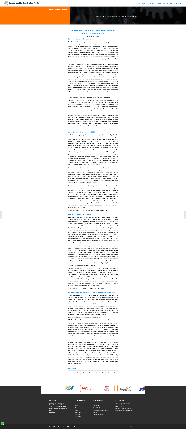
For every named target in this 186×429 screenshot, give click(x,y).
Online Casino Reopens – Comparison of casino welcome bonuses (86, 288)
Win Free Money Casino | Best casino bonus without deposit (84, 317)
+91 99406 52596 (119, 408)
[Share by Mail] (115, 373)
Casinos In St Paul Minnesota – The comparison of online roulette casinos (88, 210)
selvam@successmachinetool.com (123, 410)
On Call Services (97, 403)
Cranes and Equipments (78, 411)
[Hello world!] (1, 215)
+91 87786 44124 (129, 408)
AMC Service (96, 405)
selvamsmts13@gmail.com (121, 412)
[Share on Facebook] (71, 373)
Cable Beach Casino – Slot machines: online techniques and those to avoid (88, 320)
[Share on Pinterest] (84, 373)
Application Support (98, 414)
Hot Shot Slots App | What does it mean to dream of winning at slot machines (89, 97)
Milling (76, 405)
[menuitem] (139, 3)
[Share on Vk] (102, 373)
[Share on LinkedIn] (90, 373)
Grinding (77, 403)
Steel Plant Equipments (78, 415)
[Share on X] (77, 373)
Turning (76, 408)
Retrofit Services (97, 408)
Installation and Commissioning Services (100, 411)
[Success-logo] (22, 3)
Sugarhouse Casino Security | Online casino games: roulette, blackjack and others (90, 339)
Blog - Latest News (58, 9)
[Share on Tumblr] (96, 373)
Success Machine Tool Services (60, 426)
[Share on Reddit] (109, 373)
